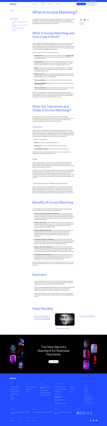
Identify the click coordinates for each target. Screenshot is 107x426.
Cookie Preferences (88, 403)
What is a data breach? (63, 328)
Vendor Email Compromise (60, 386)
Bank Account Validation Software (45, 387)
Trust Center (72, 389)
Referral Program (88, 401)
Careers (86, 391)
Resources (12, 10)
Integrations (72, 386)
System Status (35, 420)
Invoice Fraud (57, 394)
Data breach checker (89, 398)
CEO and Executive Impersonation (59, 397)
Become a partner (88, 396)
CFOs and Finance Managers (31, 386)
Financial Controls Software (45, 392)
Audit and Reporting (15, 394)
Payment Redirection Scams (60, 403)
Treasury (27, 391)
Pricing (12, 396)
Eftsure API (13, 398)
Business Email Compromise (61, 389)
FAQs (86, 394)
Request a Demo (81, 3)
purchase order (70, 55)
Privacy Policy (20, 420)
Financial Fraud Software (45, 395)
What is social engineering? (87, 316)
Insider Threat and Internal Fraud (60, 400)
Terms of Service (27, 420)
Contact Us (87, 389)
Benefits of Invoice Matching (17, 28)
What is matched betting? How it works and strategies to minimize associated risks (42, 317)
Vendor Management (15, 386)
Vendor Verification (92, 3)
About (86, 386)
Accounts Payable (29, 389)
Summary (14, 30)
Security (71, 391)
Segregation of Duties (15, 391)
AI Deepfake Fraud (58, 391)
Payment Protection (14, 389)
